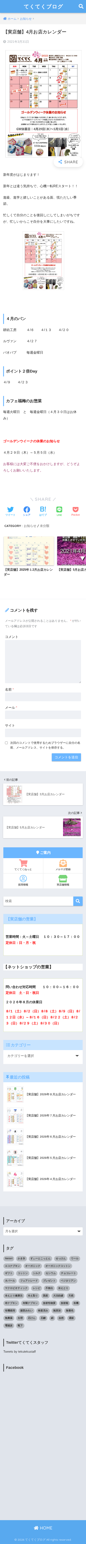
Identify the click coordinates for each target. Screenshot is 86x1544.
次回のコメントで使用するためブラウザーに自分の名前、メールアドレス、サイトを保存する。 (45, 745)
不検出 (49, 1288)
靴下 (20, 1325)
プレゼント (49, 1280)
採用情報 (23, 884)
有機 (75, 1303)
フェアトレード (29, 1280)
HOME (45, 1528)
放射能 (64, 1303)
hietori (9, 1258)
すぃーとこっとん (40, 1258)
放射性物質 (49, 1303)
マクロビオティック (16, 1288)
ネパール (10, 1280)
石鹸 (43, 1318)
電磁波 (9, 1325)
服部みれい (26, 1310)
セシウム (51, 1273)
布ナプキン (11, 1303)
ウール (74, 1258)
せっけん (61, 1258)
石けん (31, 1318)
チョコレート (68, 1273)
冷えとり (63, 1288)
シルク (36, 1273)
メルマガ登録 (63, 869)
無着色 (69, 1310)
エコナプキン (12, 1265)
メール (11, 707)
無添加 (57, 1310)
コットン (23, 1273)
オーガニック (32, 1265)
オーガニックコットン (58, 1265)
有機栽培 (10, 1310)
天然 (70, 1295)
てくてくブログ (43, 6)
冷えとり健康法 (14, 1295)
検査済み (43, 1310)
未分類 (44, 526)
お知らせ (30, 526)
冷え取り (33, 1295)
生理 (20, 1318)
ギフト (9, 1273)
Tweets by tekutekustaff (19, 1351)
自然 (61, 1318)
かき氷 (21, 1258)
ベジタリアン (68, 1280)
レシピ (36, 1288)
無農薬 (9, 1318)
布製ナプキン (30, 1303)
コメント (11, 637)
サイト (10, 725)
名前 (9, 689)
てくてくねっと (23, 869)
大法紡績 (58, 1295)
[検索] (78, 901)
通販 (71, 1318)
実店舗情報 (63, 884)
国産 (45, 1295)
